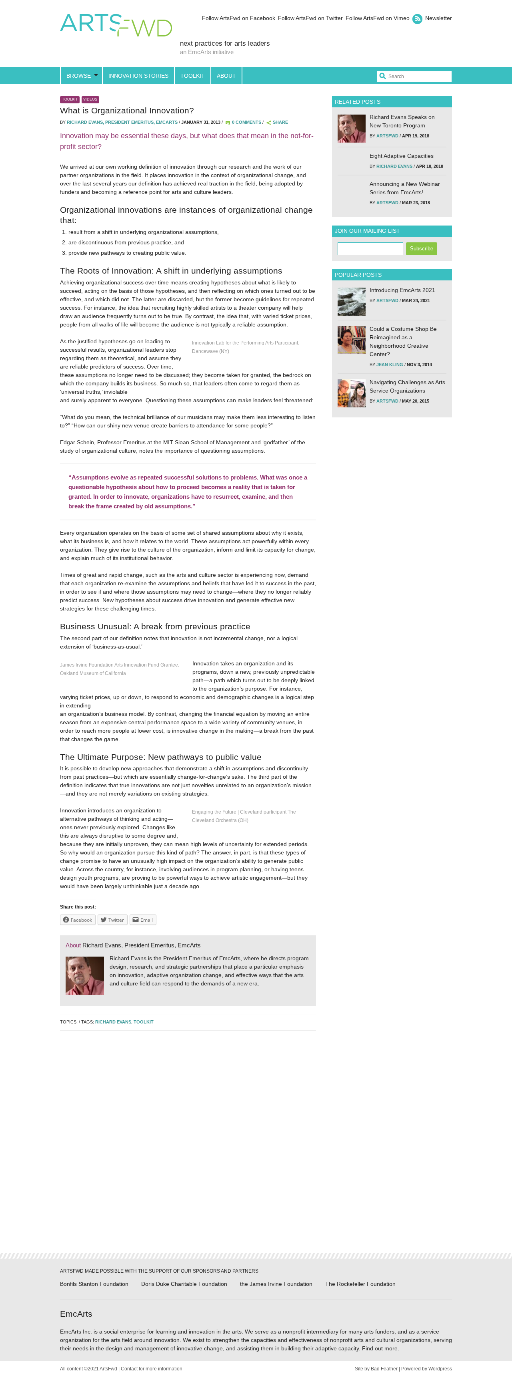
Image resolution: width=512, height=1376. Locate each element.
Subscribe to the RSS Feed (417, 19)
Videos (90, 99)
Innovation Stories (138, 76)
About (226, 76)
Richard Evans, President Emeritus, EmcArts (122, 122)
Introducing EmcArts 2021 (402, 290)
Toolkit (192, 76)
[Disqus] (188, 1139)
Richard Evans (113, 1021)
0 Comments (246, 122)
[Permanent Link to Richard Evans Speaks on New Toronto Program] (352, 129)
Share (280, 122)
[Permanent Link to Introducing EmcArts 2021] (352, 302)
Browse (78, 76)
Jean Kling (389, 364)
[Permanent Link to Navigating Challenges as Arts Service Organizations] (352, 393)
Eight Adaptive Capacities (402, 156)
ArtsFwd (116, 26)
